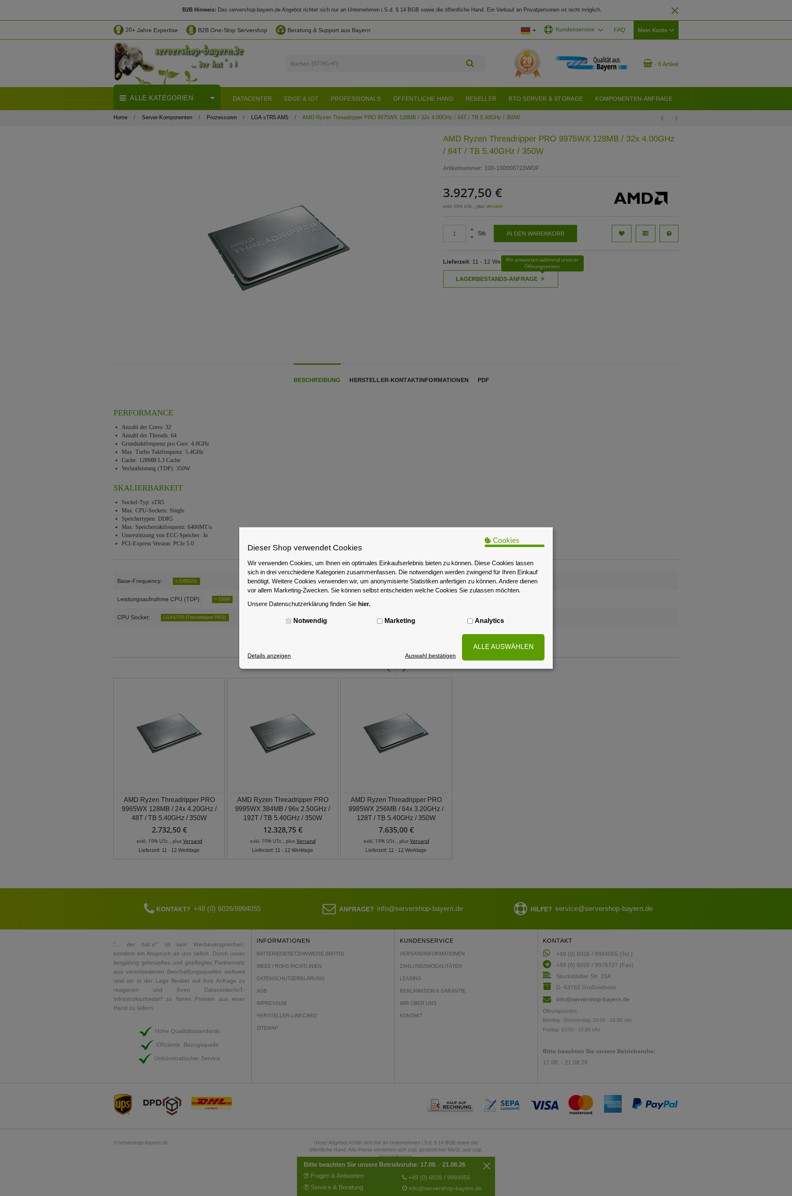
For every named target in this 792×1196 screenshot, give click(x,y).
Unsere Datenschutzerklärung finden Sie (309, 603)
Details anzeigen (269, 655)
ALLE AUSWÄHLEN (503, 646)
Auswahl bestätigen (430, 655)
